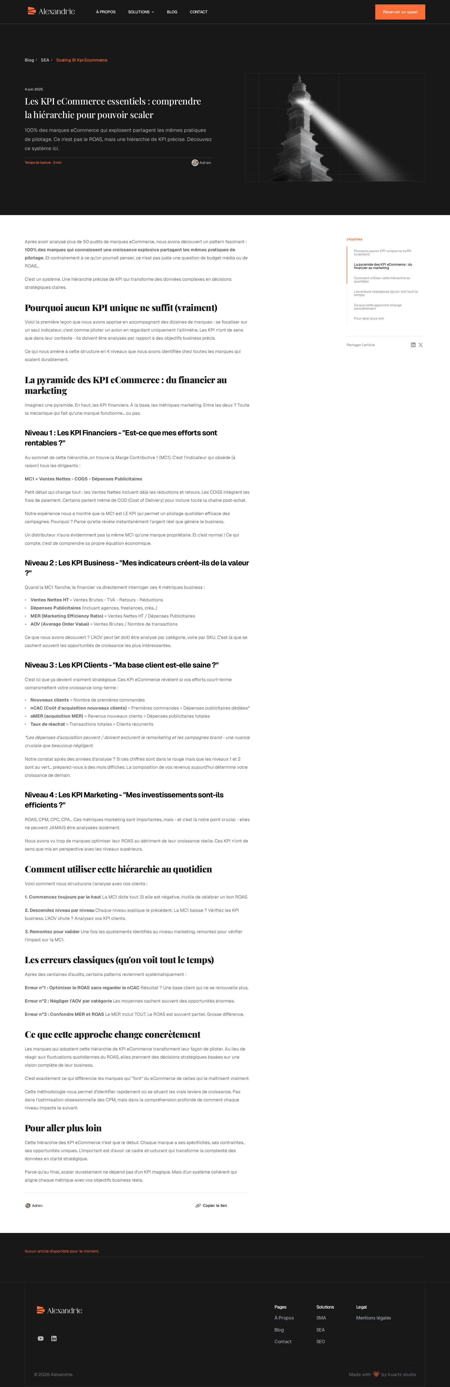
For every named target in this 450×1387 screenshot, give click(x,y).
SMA (321, 1318)
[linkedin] (413, 344)
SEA (45, 60)
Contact (283, 1341)
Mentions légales (373, 1318)
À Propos (284, 1318)
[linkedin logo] (54, 1338)
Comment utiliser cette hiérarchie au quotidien (382, 280)
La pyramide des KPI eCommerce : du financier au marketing (383, 266)
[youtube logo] (40, 1338)
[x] (420, 344)
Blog (29, 60)
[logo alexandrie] (51, 12)
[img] (195, 163)
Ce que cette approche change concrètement (378, 307)
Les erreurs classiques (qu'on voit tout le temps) (386, 293)
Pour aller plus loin (369, 318)
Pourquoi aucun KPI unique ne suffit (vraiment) (382, 252)
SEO (320, 1341)
